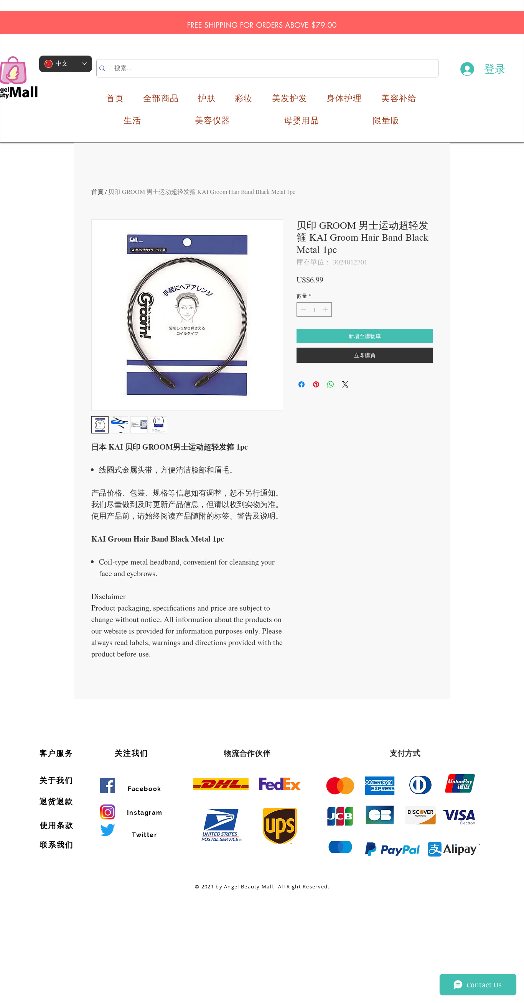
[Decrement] (302, 309)
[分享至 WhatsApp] (330, 384)
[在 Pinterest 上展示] (316, 384)
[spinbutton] (314, 309)
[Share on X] (345, 384)
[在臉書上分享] (301, 384)
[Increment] (326, 309)
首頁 (97, 191)
